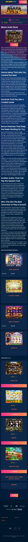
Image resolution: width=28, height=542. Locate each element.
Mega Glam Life (14, 269)
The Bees (14, 409)
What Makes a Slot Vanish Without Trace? (14, 478)
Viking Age (14, 380)
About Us (17, 517)
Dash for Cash (14, 466)
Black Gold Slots (9, 22)
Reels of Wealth (14, 322)
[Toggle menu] (2, 2)
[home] (11, 3)
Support (14, 485)
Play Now (22, 2)
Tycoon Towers (14, 295)
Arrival (14, 438)
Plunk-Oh (14, 348)
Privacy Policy (5, 517)
